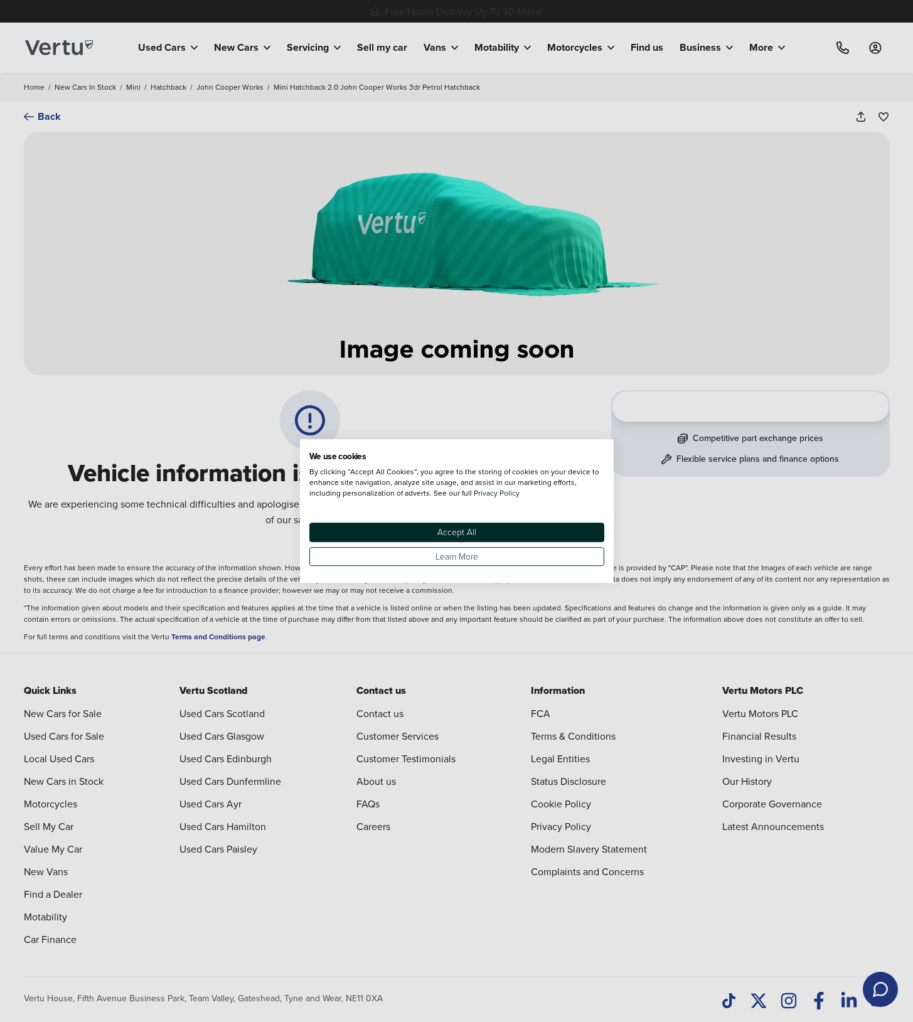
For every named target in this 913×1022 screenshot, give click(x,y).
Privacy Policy (497, 492)
